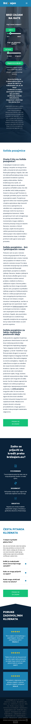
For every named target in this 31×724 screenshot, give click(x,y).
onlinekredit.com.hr (20, 714)
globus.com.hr (22, 717)
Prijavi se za (14, 63)
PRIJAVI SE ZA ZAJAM (15, 423)
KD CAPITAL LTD (21, 702)
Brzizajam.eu (11, 700)
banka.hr (16, 708)
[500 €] (10, 33)
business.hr (23, 708)
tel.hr (23, 712)
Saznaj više (15, 722)
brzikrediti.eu (8, 714)
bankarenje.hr (21, 716)
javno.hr (5, 717)
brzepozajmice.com (10, 710)
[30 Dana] (8, 53)
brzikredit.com (21, 710)
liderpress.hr (13, 717)
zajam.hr (7, 712)
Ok (26, 720)
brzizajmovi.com (16, 712)
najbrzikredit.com (10, 716)
